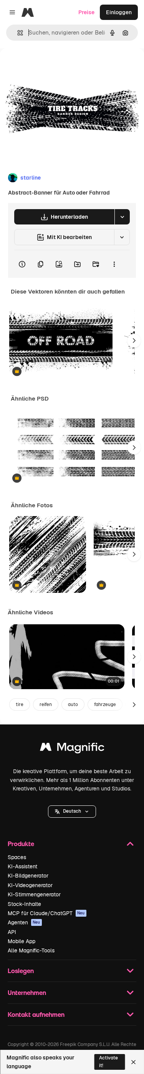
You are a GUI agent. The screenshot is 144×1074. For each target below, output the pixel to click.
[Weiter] (134, 340)
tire (19, 704)
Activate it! (108, 1061)
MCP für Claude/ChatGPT (46, 913)
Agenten (24, 922)
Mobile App (21, 941)
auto (73, 704)
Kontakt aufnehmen (36, 1014)
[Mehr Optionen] (114, 264)
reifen (46, 704)
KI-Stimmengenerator (34, 894)
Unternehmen (27, 992)
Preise (86, 12)
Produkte (21, 844)
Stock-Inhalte (24, 904)
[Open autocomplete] (17, 33)
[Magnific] (72, 749)
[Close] (133, 1062)
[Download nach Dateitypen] (122, 216)
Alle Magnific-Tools (31, 950)
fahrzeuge (105, 704)
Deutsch (72, 811)
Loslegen (21, 971)
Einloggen (119, 12)
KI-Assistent (22, 866)
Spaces (17, 857)
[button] (72, 811)
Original (49, 65)
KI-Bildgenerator (28, 875)
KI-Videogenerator (30, 885)
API (12, 932)
